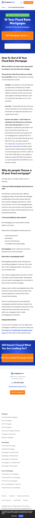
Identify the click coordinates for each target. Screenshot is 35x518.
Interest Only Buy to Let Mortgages (11, 487)
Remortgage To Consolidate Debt (11, 462)
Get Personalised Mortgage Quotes (17, 358)
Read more (14, 515)
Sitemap (25, 500)
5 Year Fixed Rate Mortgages (9, 417)
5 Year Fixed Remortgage (8, 445)
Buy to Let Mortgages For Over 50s (11, 484)
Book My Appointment (17, 392)
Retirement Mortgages (8, 437)
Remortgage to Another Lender (10, 452)
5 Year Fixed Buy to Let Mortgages (11, 477)
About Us (4, 496)
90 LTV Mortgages (7, 427)
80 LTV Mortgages (7, 420)
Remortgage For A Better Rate (10, 459)
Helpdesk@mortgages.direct (17, 386)
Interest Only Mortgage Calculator (11, 431)
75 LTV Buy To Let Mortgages (9, 481)
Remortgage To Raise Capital (9, 466)
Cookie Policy (17, 500)
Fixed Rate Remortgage (8, 449)
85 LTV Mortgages (6, 424)
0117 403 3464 (22, 3)
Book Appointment (28, 2)
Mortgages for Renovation (9, 434)
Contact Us (12, 496)
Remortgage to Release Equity (10, 456)
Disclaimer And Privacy (23, 496)
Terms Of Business (6, 500)
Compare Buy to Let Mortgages (10, 474)
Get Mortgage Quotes (16, 36)
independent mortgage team (16, 143)
